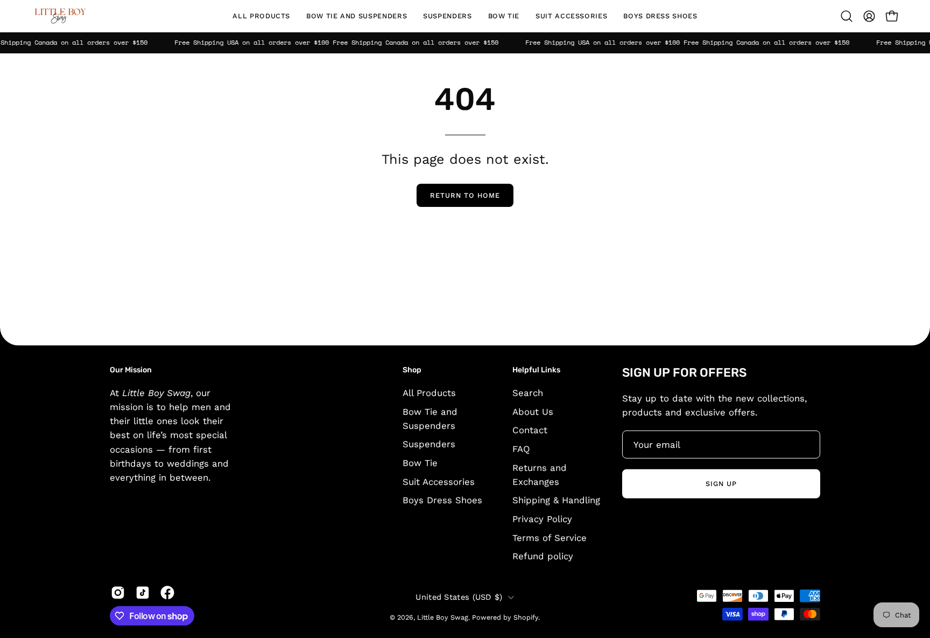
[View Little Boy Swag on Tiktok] (143, 593)
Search (527, 392)
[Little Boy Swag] (59, 16)
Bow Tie (420, 462)
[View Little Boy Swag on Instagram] (118, 593)
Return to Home (464, 195)
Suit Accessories (439, 481)
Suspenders (429, 444)
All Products (429, 392)
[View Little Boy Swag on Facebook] (167, 593)
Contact (529, 430)
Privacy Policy (542, 518)
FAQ (521, 448)
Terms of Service (549, 537)
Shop (412, 370)
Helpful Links (536, 370)
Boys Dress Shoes (442, 500)
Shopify (525, 617)
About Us (532, 411)
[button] (356, 16)
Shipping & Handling (556, 500)
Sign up (721, 484)
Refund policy (542, 556)
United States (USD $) (458, 597)
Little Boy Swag (442, 617)
